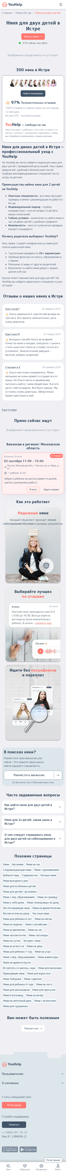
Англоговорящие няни (16, 908)
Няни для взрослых (38, 973)
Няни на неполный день (17, 1000)
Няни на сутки (11, 940)
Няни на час (33, 864)
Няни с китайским (36, 924)
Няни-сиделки (32, 979)
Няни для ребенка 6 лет (17, 919)
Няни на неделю (12, 924)
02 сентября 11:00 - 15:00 (24, 461)
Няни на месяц (43, 919)
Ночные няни (48, 875)
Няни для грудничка (15, 1006)
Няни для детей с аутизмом (19, 891)
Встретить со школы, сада (19, 968)
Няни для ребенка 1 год (17, 951)
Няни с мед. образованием (19, 957)
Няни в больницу (13, 995)
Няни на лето (44, 984)
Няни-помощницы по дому (43, 902)
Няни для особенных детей (19, 886)
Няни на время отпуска (17, 962)
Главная (7, 13)
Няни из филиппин (14, 930)
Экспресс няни (31, 940)
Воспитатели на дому (16, 913)
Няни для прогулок (44, 990)
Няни (6, 864)
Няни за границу (47, 897)
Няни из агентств (13, 946)
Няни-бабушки (12, 979)
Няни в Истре (23, 13)
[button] (33, 807)
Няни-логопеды (38, 935)
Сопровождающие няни (17, 870)
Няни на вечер (34, 995)
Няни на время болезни (46, 908)
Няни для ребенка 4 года (18, 984)
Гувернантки (30, 875)
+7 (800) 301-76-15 (14, 1132)
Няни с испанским (45, 1000)
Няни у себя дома (13, 902)
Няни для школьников (16, 990)
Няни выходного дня (15, 880)
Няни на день (34, 946)
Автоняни (17, 864)
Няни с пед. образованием (19, 897)
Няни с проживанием (46, 870)
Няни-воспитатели (14, 935)
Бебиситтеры (11, 875)
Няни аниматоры (48, 957)
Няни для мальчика (50, 968)
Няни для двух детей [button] (47, 13)
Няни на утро (43, 951)
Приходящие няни (13, 973)
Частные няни (40, 913)
